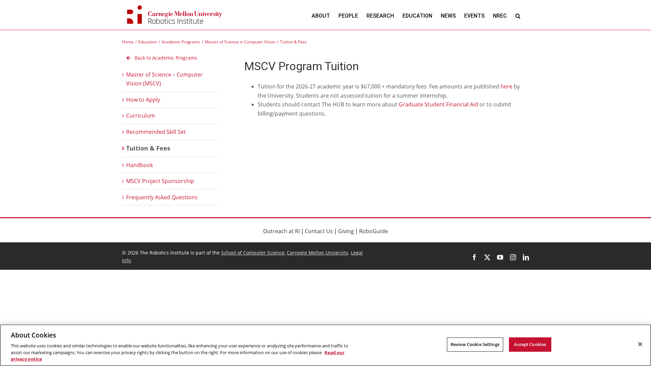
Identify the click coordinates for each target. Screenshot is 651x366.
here (506, 86)
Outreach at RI (281, 231)
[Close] (640, 344)
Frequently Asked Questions (162, 197)
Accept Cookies (530, 344)
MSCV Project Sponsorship (160, 181)
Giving (346, 231)
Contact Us (319, 231)
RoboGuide (373, 231)
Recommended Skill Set (156, 132)
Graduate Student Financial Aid (438, 104)
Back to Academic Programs (165, 58)
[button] (517, 16)
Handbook (139, 165)
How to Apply (143, 99)
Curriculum (140, 115)
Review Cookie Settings (475, 344)
